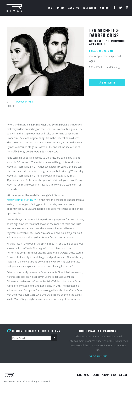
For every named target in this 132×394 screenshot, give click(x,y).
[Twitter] (121, 8)
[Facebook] (114, 8)
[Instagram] (127, 8)
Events (61, 7)
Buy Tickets (108, 82)
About (87, 374)
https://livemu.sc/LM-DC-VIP (22, 199)
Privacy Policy (109, 374)
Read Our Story (99, 356)
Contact (105, 7)
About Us (73, 7)
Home (50, 7)
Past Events (89, 7)
